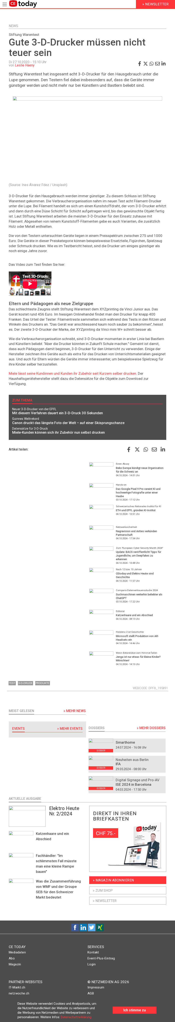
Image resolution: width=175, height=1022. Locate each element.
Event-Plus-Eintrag (101, 958)
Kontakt (93, 952)
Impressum (96, 987)
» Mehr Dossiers (151, 728)
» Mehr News (75, 711)
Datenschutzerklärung (76, 1017)
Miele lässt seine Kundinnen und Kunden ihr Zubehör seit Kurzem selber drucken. (73, 373)
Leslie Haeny (25, 65)
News (13, 26)
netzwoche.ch (19, 993)
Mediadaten (17, 952)
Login (92, 964)
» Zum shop (103, 890)
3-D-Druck (25, 683)
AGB (91, 993)
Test (12, 683)
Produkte (42, 683)
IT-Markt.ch (17, 987)
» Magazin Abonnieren (113, 880)
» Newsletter (105, 901)
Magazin (15, 964)
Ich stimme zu (134, 1010)
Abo (12, 958)
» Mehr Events (70, 729)
